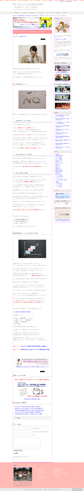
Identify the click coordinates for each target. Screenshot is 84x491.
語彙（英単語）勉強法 (59, 155)
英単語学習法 (32, 12)
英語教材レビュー (58, 168)
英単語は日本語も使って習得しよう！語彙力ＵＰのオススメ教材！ (29, 413)
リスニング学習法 (40, 12)
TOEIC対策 (57, 165)
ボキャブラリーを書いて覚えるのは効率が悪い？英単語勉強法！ (28, 412)
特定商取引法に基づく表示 (42, 477)
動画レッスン (58, 167)
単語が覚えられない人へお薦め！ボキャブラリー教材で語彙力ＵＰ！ (29, 408)
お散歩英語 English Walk (59, 469)
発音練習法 (57, 161)
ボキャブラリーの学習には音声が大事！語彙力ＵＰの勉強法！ (28, 406)
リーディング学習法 (49, 12)
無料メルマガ (40, 469)
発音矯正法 (65, 12)
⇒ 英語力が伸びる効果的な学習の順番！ (22, 311)
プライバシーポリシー (41, 476)
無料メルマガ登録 (68, 1)
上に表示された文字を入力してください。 (22, 456)
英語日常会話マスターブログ (59, 471)
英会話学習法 (58, 12)
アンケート (40, 474)
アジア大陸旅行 (59, 186)
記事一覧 (61, 1)
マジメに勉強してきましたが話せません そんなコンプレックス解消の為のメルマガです (62, 220)
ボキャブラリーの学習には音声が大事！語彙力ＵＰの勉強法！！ (34, 346)
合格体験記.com (57, 475)
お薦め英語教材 (16, 12)
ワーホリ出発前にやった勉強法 (61, 179)
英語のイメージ (58, 164)
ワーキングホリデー (59, 174)
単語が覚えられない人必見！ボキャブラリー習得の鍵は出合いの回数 (35, 349)
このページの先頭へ (77, 489)
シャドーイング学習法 (59, 162)
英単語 (18, 417)
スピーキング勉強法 (59, 159)
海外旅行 (57, 181)
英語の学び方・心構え (59, 170)
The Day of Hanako (58, 468)
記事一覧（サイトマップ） (42, 468)
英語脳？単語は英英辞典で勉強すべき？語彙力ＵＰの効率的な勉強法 (29, 410)
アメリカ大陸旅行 (59, 184)
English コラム (23, 36)
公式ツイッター (40, 471)
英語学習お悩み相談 (59, 171)
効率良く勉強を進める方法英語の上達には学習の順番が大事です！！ (63, 72)
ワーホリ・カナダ (59, 177)
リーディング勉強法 (59, 158)
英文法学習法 (24, 12)
